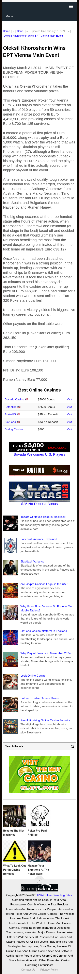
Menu (9, 16)
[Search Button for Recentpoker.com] (71, 746)
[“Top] (39, 880)
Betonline (11, 406)
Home (6, 31)
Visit (69, 399)
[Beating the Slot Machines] (14, 816)
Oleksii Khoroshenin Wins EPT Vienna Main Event (33, 35)
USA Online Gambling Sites (54, 895)
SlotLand (10, 421)
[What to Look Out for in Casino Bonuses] (14, 851)
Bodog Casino (14, 429)
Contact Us (28, 969)
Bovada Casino (14, 399)
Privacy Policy (49, 969)
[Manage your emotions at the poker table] (39, 851)
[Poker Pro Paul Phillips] (39, 816)
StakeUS (10, 414)
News (20, 31)
